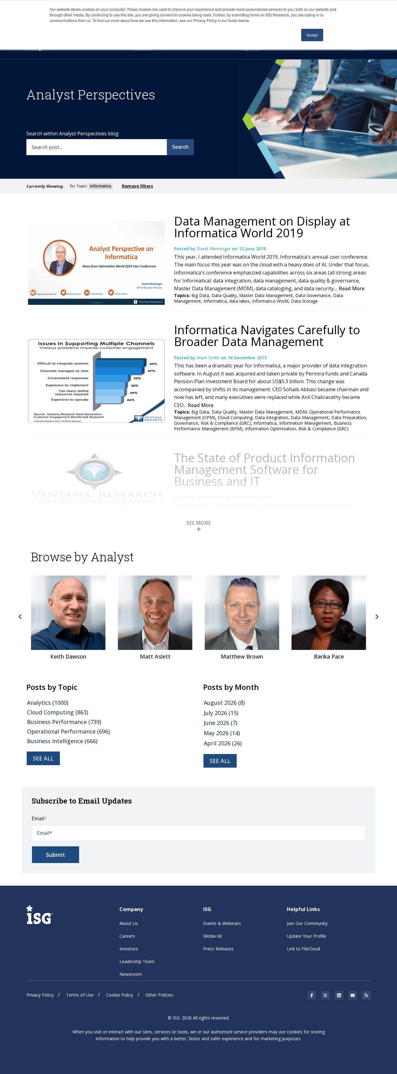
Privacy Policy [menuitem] (40, 995)
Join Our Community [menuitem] (307, 923)
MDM (301, 412)
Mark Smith (209, 358)
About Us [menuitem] (128, 923)
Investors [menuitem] (128, 949)
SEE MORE (198, 522)
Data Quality (224, 295)
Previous (20, 617)
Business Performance (64, 721)
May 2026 (222, 733)
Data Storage (304, 301)
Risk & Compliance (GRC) (323, 429)
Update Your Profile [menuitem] (306, 936)
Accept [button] (312, 34)
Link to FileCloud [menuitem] (303, 949)
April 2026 (223, 743)
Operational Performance (68, 731)
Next (377, 617)
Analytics (47, 702)
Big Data (200, 295)
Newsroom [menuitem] (130, 974)
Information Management (305, 423)
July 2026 (221, 713)
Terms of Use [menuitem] (80, 995)
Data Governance (313, 295)
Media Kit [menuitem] (212, 936)
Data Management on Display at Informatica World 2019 (262, 227)
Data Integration (271, 417)
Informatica (215, 301)
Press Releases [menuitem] (218, 949)
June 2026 (220, 722)
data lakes (239, 301)
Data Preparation (348, 417)
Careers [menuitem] (127, 936)
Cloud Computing (235, 417)
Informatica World (270, 301)
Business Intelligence (62, 741)
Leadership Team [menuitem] (136, 961)
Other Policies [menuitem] (159, 995)
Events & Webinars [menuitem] (222, 923)
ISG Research (211, 497)
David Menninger (214, 249)
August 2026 (224, 702)
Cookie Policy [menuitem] (119, 995)
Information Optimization (270, 429)
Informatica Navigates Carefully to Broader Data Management (267, 335)
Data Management (310, 417)
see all (43, 758)
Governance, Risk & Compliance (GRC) (212, 423)
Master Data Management (266, 295)
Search (180, 146)
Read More (351, 288)
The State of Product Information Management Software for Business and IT (264, 469)
